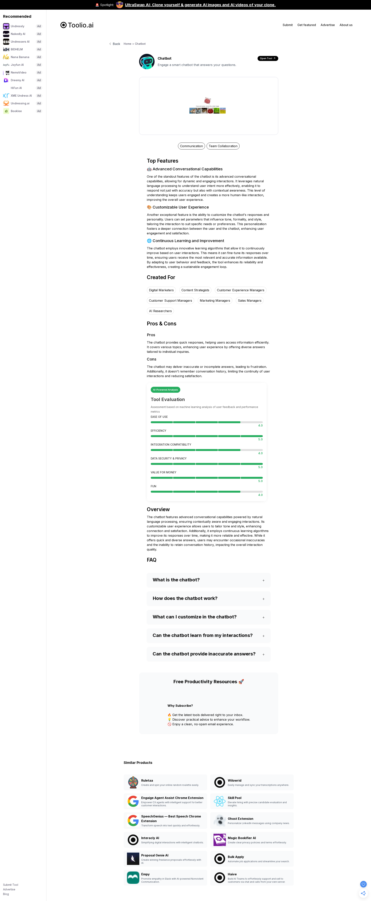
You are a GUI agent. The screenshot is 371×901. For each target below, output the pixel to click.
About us (346, 25)
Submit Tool (10, 884)
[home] (77, 25)
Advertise (9, 889)
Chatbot (140, 43)
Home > (129, 43)
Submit (288, 25)
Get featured (306, 25)
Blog (6, 894)
